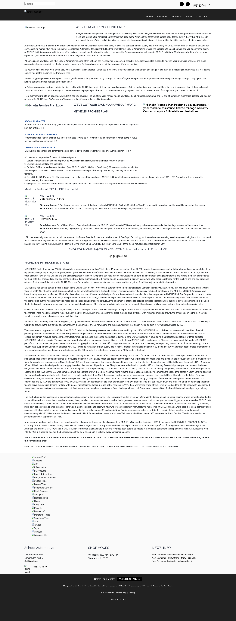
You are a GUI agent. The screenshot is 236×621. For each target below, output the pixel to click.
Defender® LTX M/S (52, 198)
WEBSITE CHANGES (129, 578)
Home (149, 16)
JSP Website (154, 586)
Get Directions (31, 561)
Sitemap (132, 593)
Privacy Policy (121, 593)
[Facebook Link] (182, 4)
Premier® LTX (48, 218)
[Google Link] (188, 4)
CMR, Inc (144, 586)
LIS (124, 600)
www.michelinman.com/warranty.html (87, 160)
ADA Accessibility (107, 593)
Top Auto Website (167, 586)
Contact (202, 16)
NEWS (189, 16)
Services (162, 16)
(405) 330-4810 (201, 5)
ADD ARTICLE (115, 600)
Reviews (177, 16)
